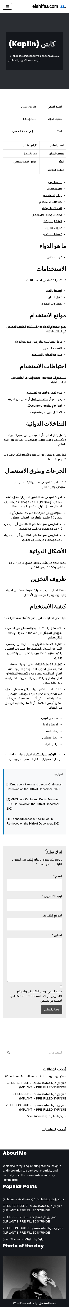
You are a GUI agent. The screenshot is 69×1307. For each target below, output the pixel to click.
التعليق (57, 935)
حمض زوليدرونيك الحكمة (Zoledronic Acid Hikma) (35, 1076)
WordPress (20, 1303)
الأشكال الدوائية (53, 221)
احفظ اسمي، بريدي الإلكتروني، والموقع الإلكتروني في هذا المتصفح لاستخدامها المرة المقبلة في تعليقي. (36, 996)
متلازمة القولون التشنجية (47, 354)
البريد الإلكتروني (52, 896)
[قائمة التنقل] (7, 6)
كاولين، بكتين (54, 257)
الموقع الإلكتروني (52, 915)
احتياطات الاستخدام (50, 201)
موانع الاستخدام (52, 195)
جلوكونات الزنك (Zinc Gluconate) (45, 1116)
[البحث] (8, 1052)
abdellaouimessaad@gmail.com (31, 55)
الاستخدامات (54, 188)
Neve (52, 1303)
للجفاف (24, 693)
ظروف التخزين (53, 227)
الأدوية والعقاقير (18, 60)
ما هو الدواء (55, 182)
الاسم (57, 876)
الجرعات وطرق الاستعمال (47, 214)
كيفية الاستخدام (52, 234)
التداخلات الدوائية (52, 208)
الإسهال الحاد (54, 290)
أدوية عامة (34, 60)
